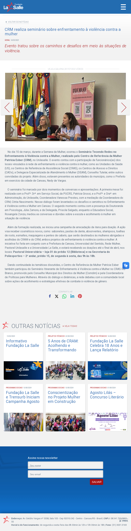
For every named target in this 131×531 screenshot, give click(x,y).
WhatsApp (64, 296)
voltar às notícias (18, 22)
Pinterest (80, 296)
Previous (8, 107)
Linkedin (72, 296)
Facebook (50, 296)
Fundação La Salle (18, 7)
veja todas (70, 326)
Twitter (56, 296)
